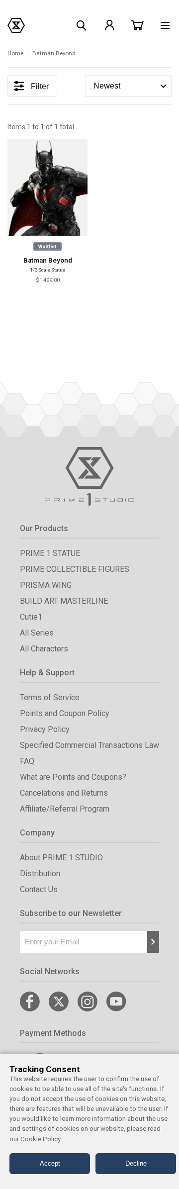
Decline (136, 1163)
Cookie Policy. (41, 1139)
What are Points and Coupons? (73, 777)
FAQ (27, 761)
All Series (37, 633)
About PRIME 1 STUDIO (61, 857)
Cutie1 (31, 617)
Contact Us (39, 889)
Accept (50, 1163)
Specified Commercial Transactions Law (89, 745)
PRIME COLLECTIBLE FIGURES (74, 569)
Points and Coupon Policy (64, 713)
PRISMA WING (46, 585)
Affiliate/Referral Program (64, 809)
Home (15, 53)
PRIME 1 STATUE (50, 553)
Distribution (40, 873)
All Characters (44, 648)
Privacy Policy (45, 729)
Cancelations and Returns (64, 793)
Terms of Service (50, 697)
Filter (40, 86)
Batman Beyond (47, 260)
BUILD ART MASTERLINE (64, 601)
